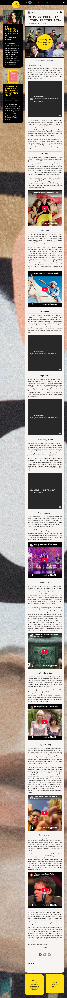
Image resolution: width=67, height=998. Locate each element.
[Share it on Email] (49, 955)
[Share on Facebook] (40, 955)
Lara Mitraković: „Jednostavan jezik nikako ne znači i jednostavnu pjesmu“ (12, 33)
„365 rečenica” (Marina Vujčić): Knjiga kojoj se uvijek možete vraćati (12, 91)
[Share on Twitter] (44, 955)
